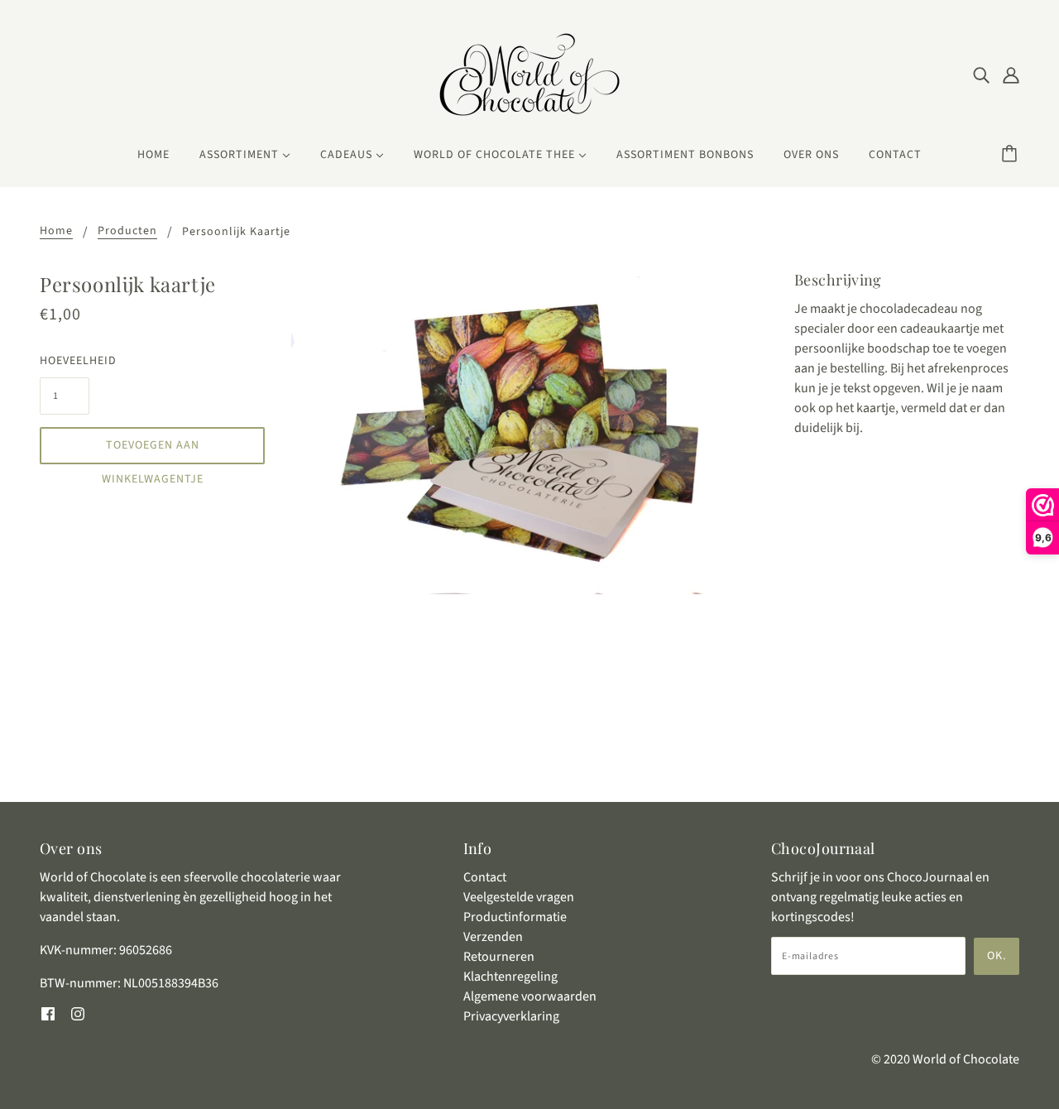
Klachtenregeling (510, 976)
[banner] (529, 74)
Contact (484, 877)
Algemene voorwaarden (530, 996)
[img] (981, 74)
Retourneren (498, 957)
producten (127, 232)
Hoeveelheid (64, 361)
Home (56, 232)
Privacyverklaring (511, 1016)
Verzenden (493, 937)
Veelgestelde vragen (518, 897)
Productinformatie (515, 917)
